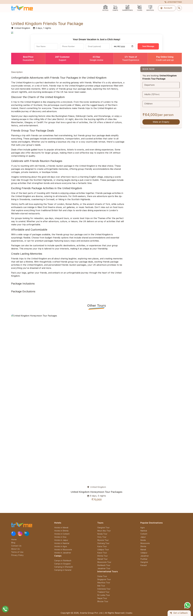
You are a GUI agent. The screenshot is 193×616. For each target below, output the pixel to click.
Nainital (143, 531)
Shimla (143, 546)
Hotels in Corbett (62, 534)
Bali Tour (101, 586)
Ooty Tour (101, 537)
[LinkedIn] (27, 533)
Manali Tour (102, 559)
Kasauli (143, 565)
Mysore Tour (103, 540)
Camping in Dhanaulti (63, 567)
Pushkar (143, 559)
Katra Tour (102, 546)
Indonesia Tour (103, 589)
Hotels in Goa (60, 537)
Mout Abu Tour (104, 531)
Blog (13, 542)
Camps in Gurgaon (62, 564)
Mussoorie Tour (104, 562)
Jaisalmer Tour (103, 568)
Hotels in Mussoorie (63, 549)
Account (166, 8)
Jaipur (143, 537)
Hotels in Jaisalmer (62, 553)
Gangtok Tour (103, 527)
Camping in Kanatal (62, 570)
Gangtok (144, 562)
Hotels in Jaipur (61, 540)
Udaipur (143, 553)
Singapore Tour (104, 579)
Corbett (143, 534)
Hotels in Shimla (61, 531)
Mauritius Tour (103, 582)
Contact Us (16, 546)
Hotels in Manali (61, 527)
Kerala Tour (102, 534)
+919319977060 (173, 2)
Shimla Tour (102, 556)
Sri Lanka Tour (103, 595)
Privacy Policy (17, 555)
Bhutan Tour (102, 601)
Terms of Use (17, 552)
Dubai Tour (102, 576)
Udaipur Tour (103, 549)
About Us (15, 549)
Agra (142, 527)
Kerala (143, 540)
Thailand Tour (103, 592)
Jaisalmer (144, 556)
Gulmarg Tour (103, 543)
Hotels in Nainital (61, 543)
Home (14, 539)
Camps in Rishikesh (62, 560)
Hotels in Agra (60, 546)
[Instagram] (20, 533)
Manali (143, 549)
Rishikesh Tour (103, 565)
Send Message (148, 46)
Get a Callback (179, 613)
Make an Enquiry (161, 122)
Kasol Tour (102, 553)
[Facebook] (13, 533)
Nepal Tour (102, 598)
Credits (129, 613)
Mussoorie (145, 543)
